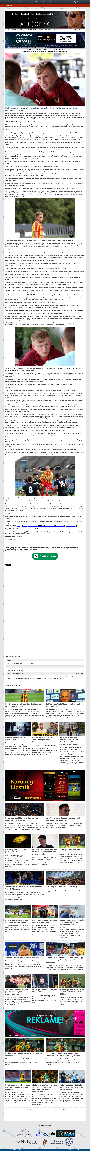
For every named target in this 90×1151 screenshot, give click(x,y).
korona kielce (12, 1110)
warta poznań (48, 1110)
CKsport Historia (77, 2)
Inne (59, 2)
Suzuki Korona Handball (38, 2)
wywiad (41, 1110)
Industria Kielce (23, 2)
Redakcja (21, 1149)
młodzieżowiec (33, 1110)
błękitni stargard (57, 1110)
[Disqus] (45, 588)
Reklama (9, 5)
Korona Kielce (10, 2)
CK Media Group (81, 1149)
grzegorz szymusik (23, 1110)
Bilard (51, 2)
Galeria (67, 2)
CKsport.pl (16, 1149)
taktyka (65, 1110)
